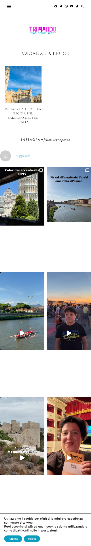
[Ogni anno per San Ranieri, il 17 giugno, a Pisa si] (69, 216)
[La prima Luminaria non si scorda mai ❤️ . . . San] (69, 333)
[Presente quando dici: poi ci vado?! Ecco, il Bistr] (22, 218)
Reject (32, 539)
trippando (63, 139)
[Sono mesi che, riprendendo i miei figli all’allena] (22, 333)
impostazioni (47, 531)
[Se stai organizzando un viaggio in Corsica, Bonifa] (22, 458)
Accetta (13, 539)
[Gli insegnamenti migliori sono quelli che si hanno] (69, 458)
